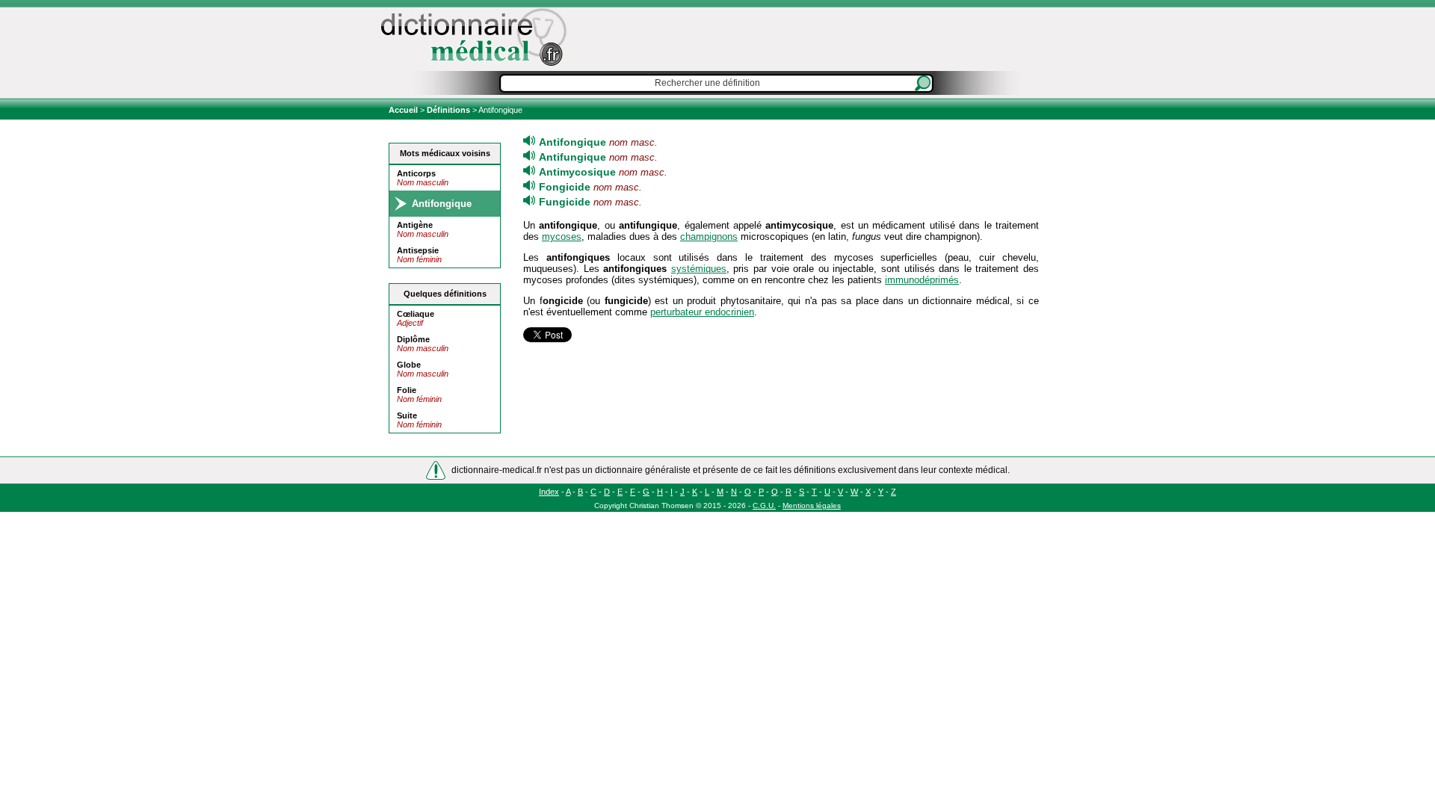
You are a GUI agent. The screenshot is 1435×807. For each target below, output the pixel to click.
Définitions (448, 109)
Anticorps (416, 173)
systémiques (698, 268)
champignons (709, 236)
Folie (406, 390)
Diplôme (413, 339)
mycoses (561, 236)
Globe (409, 364)
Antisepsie (418, 250)
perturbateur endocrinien (702, 312)
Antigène (415, 224)
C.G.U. (764, 505)
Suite (407, 415)
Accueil (404, 109)
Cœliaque (415, 313)
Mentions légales (812, 505)
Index (549, 491)
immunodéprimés (922, 279)
